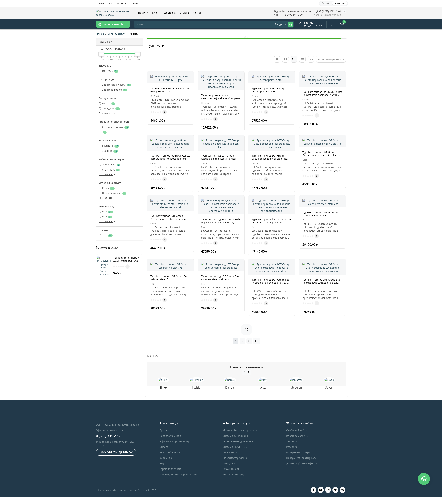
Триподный (110, 108)
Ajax (263, 387)
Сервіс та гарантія (170, 469)
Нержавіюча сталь (113, 193)
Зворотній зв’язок (169, 452)
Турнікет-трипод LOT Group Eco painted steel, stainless (321, 214)
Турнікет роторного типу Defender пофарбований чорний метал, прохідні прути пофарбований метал (220, 100)
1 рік (106, 235)
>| (256, 341)
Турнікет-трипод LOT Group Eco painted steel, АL (169, 277)
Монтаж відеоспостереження (240, 430)
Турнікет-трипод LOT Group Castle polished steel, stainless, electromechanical (270, 158)
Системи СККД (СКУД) (235, 446)
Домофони (229, 463)
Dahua (229, 387)
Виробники (166, 458)
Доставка (170, 12)
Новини (134, 3)
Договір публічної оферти (301, 463)
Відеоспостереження (235, 458)
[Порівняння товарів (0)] (332, 24)
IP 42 (107, 211)
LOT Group (109, 70)
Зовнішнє (109, 150)
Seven (329, 387)
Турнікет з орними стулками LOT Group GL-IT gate (169, 90)
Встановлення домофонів (238, 441)
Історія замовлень (297, 435)
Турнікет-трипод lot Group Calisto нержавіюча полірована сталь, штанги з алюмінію (322, 95)
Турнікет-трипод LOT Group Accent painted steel (268, 90)
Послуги (143, 12)
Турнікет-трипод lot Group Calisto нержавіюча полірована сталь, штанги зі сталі (170, 158)
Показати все (106, 113)
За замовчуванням (331, 59)
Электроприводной (114, 89)
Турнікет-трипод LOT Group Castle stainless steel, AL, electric (321, 153)
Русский (325, 3)
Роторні (108, 103)
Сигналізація (230, 452)
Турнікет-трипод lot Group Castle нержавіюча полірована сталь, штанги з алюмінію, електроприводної (271, 224)
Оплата (184, 12)
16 (310, 59)
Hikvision (196, 387)
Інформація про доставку (174, 441)
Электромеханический (116, 84)
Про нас (100, 3)
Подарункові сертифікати (301, 458)
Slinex (163, 387)
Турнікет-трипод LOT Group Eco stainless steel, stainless (220, 277)
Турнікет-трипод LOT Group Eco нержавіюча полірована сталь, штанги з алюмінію (270, 282)
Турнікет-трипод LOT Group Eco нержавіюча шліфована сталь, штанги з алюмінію (321, 282)
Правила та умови (170, 435)
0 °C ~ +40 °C (110, 169)
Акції (110, 3)
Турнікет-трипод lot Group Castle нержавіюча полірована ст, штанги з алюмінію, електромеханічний (220, 224)
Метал (107, 188)
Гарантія (121, 3)
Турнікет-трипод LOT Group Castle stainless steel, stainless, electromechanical (168, 219)
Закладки (291, 441)
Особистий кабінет (297, 430)
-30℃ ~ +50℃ (110, 164)
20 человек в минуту (115, 127)
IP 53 (106, 216)
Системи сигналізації (235, 435)
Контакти (198, 12)
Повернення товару (298, 452)
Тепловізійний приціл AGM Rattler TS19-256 (126, 259)
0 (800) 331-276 (329, 11)
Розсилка (291, 446)
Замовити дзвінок (116, 452)
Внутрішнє (110, 145)
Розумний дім (231, 469)
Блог (155, 12)
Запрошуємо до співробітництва (178, 474)
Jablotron (296, 387)
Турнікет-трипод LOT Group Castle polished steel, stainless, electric (219, 158)
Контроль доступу (233, 474)
